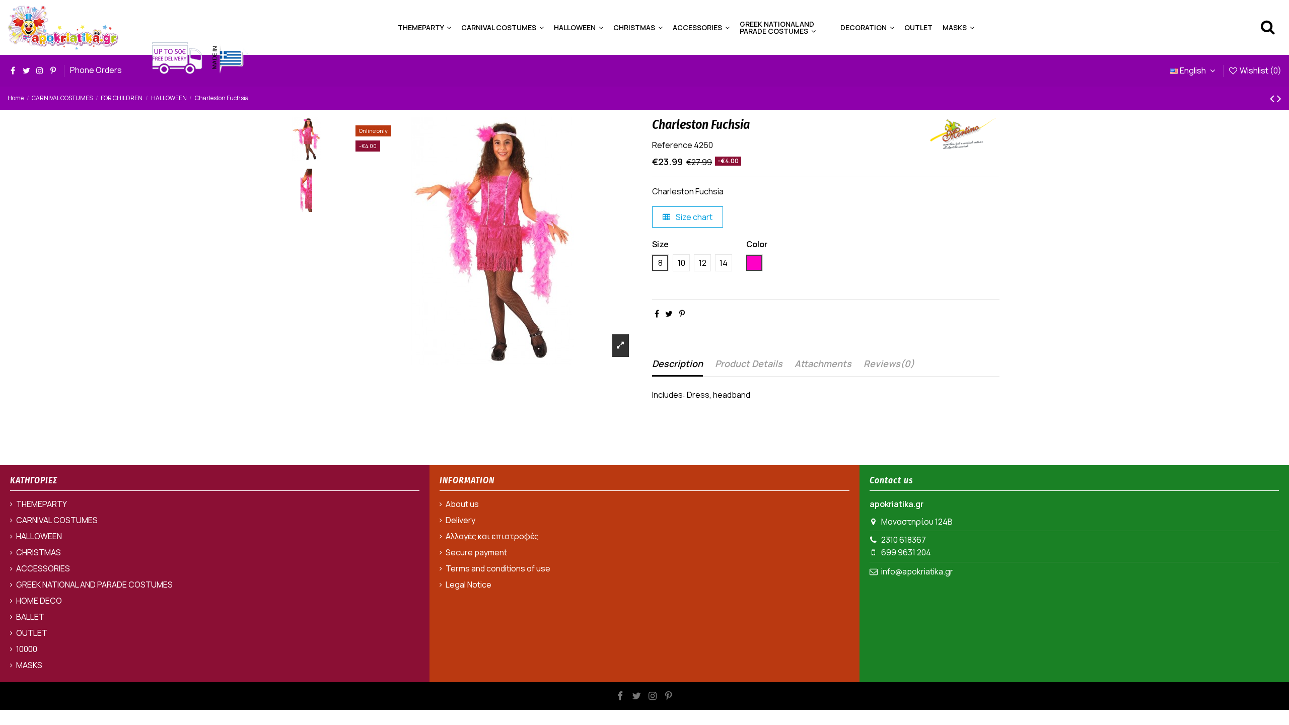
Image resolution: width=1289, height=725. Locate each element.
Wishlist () (1259, 70)
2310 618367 (903, 539)
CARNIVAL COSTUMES (57, 520)
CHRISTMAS (38, 552)
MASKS (29, 665)
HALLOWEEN (39, 536)
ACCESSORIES (43, 568)
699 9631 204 (906, 552)
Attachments (823, 363)
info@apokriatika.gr (917, 571)
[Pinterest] (682, 313)
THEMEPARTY (41, 504)
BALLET (30, 616)
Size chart (693, 217)
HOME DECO (39, 600)
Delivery (460, 520)
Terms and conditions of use (498, 568)
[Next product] (1279, 98)
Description (677, 363)
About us (462, 504)
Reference (672, 145)
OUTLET (31, 632)
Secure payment (476, 552)
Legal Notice (468, 584)
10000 (26, 649)
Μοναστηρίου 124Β (917, 521)
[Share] (657, 313)
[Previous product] (1273, 98)
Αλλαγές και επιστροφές (492, 536)
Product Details (748, 363)
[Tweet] (669, 313)
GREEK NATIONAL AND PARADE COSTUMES (94, 584)
